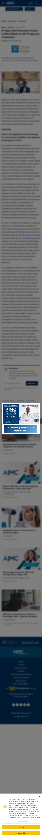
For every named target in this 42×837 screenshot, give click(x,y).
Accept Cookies (21, 833)
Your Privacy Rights (20, 821)
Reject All (21, 827)
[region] (21, 815)
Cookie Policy (35, 817)
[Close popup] (36, 406)
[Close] (39, 796)
